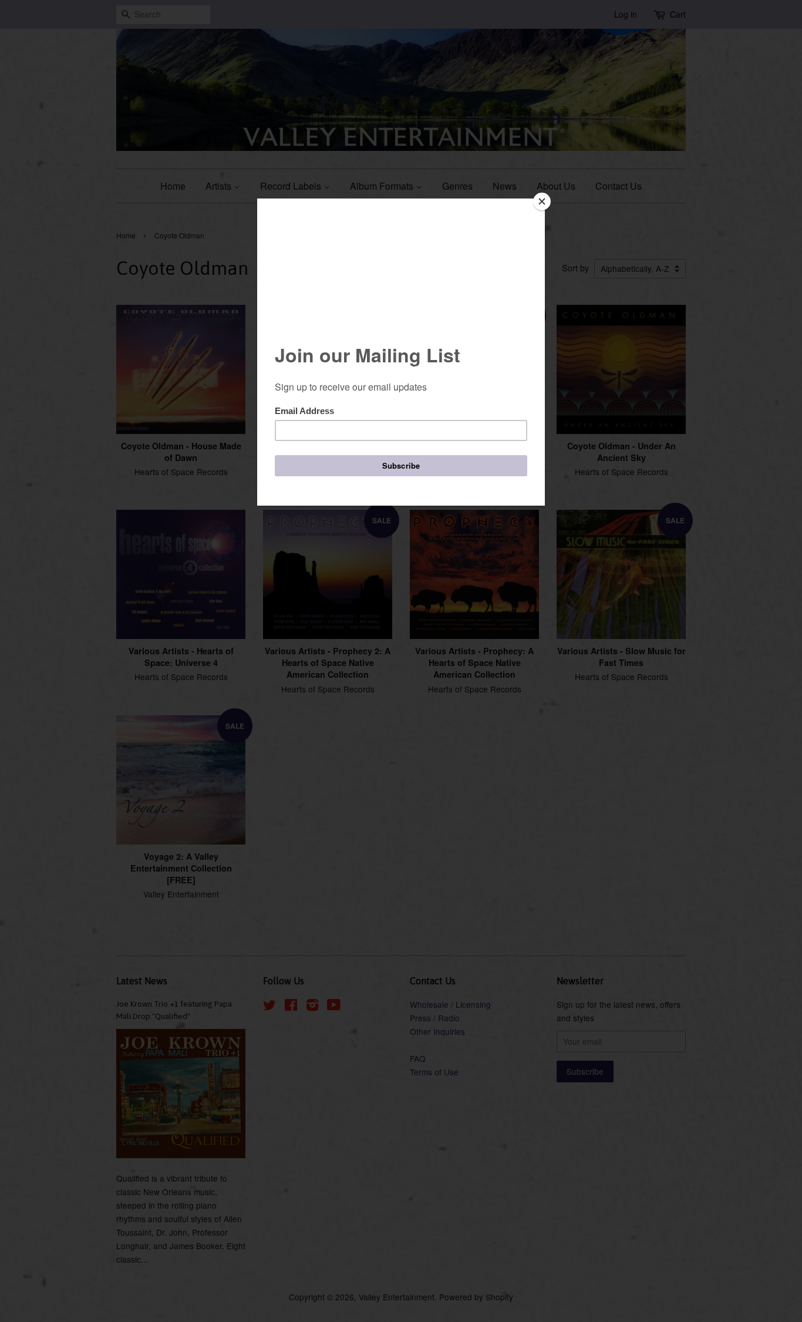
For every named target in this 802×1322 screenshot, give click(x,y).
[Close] (542, 201)
